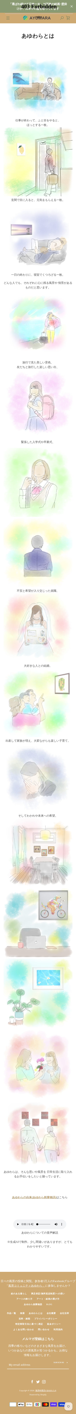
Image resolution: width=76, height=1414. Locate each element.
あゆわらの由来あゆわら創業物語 (34, 1197)
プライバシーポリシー (45, 1319)
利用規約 (58, 1329)
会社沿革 (64, 1313)
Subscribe (59, 1363)
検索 (22, 1313)
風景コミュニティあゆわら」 (26, 1285)
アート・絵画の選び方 (48, 1299)
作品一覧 (11, 1313)
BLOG (49, 1304)
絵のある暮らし (19, 1294)
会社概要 (51, 1313)
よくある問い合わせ (23, 1329)
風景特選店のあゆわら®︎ (45, 1391)
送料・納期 (24, 1319)
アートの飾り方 (24, 1299)
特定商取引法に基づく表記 (29, 1324)
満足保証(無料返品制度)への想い (48, 1294)
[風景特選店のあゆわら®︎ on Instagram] (44, 1381)
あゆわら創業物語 (33, 1304)
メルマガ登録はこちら (38, 1339)
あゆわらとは (36, 1313)
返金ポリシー (54, 1324)
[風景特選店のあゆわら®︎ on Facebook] (32, 1381)
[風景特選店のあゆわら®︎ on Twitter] (38, 1381)
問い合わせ (43, 1329)
